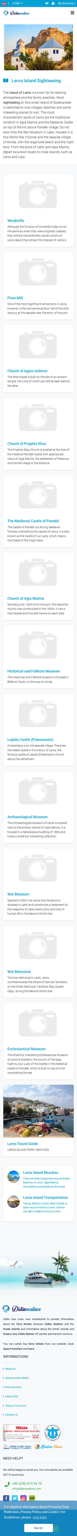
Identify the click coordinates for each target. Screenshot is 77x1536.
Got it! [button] (38, 1528)
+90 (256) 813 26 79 (27, 1484)
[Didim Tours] (48, 1446)
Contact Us (11, 1414)
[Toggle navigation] (72, 13)
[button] (5, 3)
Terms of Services (15, 1405)
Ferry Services (13, 1387)
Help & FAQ (11, 1396)
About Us (10, 1368)
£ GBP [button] (16, 3)
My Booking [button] (65, 3)
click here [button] (40, 1517)
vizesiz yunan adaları (17, 1377)
